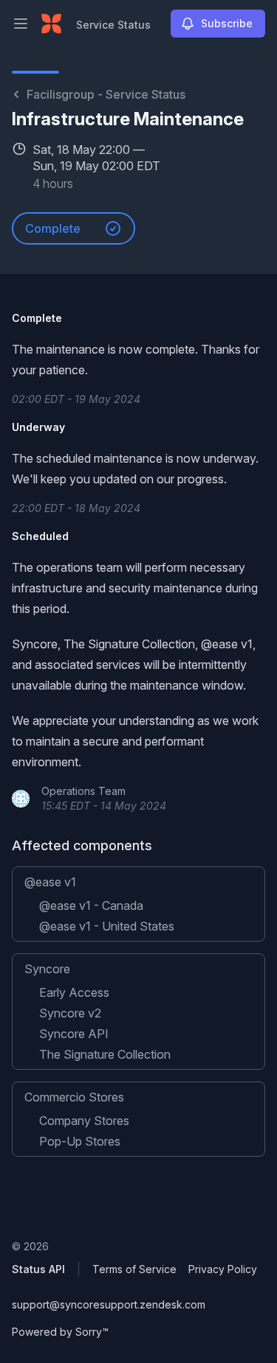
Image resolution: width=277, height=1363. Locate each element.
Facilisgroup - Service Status (106, 94)
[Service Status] (51, 23)
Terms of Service (134, 1269)
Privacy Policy (222, 1269)
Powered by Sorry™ (60, 1331)
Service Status (113, 24)
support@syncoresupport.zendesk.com (108, 1304)
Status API (38, 1269)
